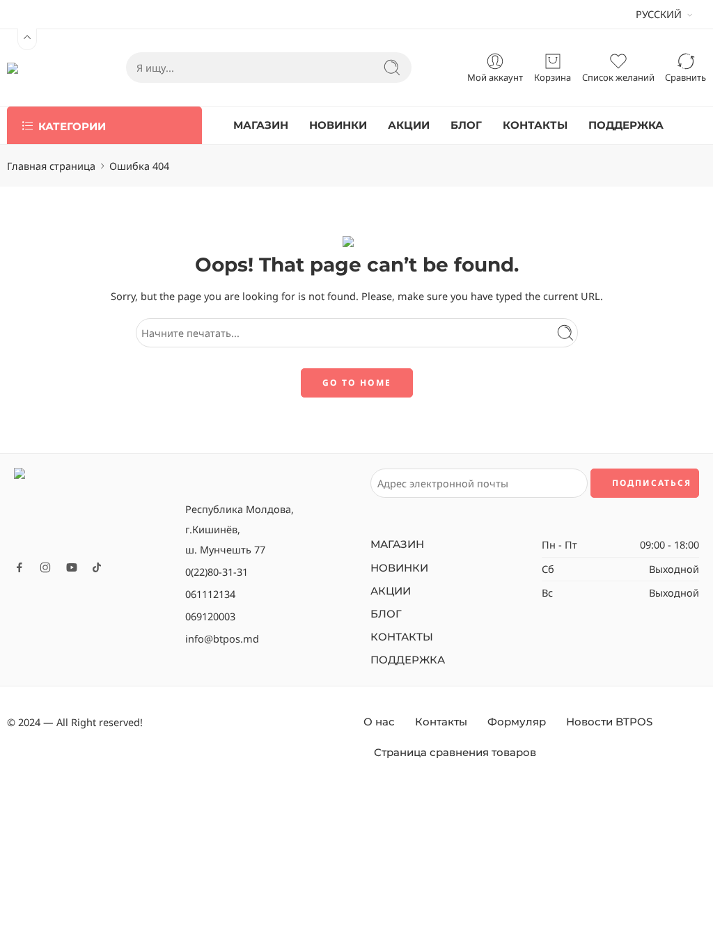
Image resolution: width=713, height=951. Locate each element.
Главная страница (51, 166)
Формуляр (516, 722)
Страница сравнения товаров (455, 752)
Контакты (441, 722)
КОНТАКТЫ (535, 125)
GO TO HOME (356, 382)
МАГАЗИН (260, 125)
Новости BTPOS (609, 722)
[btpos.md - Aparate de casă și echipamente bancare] (38, 67)
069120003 (210, 616)
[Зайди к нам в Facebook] (19, 567)
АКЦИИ (409, 125)
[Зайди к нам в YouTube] (71, 567)
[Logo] (92, 509)
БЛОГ (466, 125)
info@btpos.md (222, 638)
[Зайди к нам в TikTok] (97, 567)
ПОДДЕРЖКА (626, 125)
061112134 (210, 594)
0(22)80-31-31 (216, 572)
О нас (379, 722)
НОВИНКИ (338, 125)
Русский (659, 14)
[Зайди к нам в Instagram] (45, 567)
